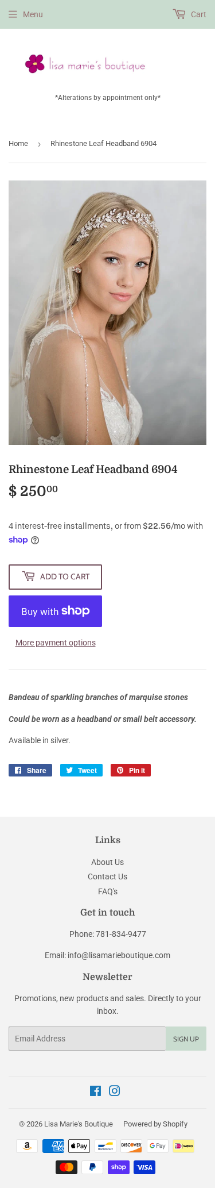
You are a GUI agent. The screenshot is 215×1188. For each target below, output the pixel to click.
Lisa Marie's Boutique (78, 1124)
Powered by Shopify (155, 1124)
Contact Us (107, 876)
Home (18, 143)
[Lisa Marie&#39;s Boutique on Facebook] (95, 1092)
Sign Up (186, 1039)
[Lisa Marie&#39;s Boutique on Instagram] (114, 1092)
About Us (107, 862)
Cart (197, 14)
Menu (33, 14)
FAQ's (108, 891)
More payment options (55, 642)
